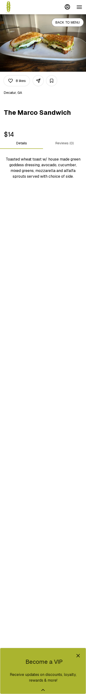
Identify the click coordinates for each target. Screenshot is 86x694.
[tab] (21, 143)
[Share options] (38, 80)
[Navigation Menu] (79, 7)
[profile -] (67, 7)
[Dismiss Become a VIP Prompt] (78, 655)
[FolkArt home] (25, 7)
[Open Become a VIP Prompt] (43, 690)
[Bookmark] (51, 80)
